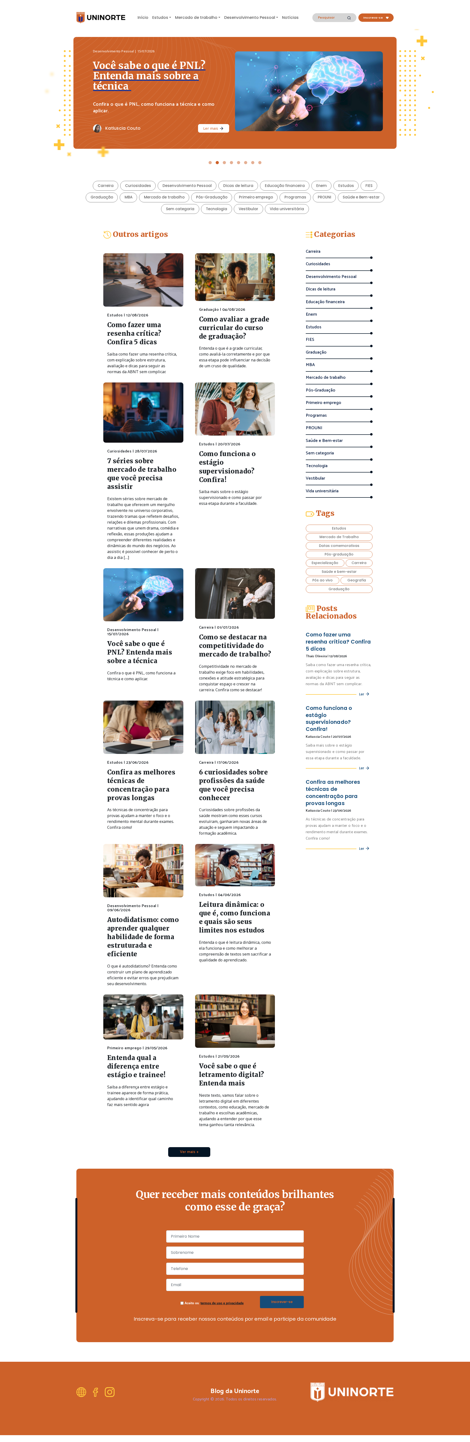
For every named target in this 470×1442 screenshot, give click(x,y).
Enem (321, 185)
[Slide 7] (252, 162)
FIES (369, 185)
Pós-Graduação (211, 197)
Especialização (325, 562)
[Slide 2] (217, 162)
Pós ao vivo (322, 580)
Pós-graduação (339, 554)
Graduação (102, 197)
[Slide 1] (210, 162)
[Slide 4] (231, 162)
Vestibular (248, 208)
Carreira (106, 185)
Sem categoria (180, 208)
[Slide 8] (259, 162)
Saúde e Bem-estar (361, 197)
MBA (128, 197)
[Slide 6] (245, 162)
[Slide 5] (238, 162)
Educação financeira (285, 185)
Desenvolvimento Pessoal (249, 17)
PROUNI (324, 197)
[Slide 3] (224, 162)
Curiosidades (138, 185)
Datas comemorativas (339, 545)
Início (143, 17)
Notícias (290, 17)
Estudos (160, 17)
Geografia (356, 580)
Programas (295, 197)
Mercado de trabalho (196, 17)
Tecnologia (216, 208)
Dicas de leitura (238, 185)
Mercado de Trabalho (339, 536)
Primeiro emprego (256, 197)
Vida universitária (287, 208)
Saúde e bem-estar (339, 571)
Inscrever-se (282, 1301)
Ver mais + (189, 1152)
